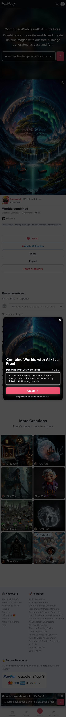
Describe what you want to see (23, 369)
